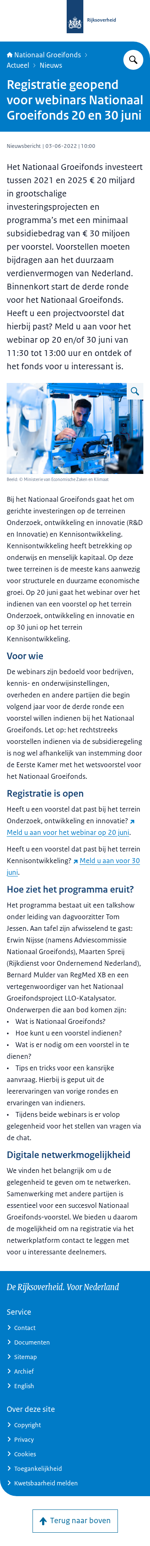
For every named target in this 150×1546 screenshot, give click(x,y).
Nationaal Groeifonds (47, 54)
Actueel (18, 65)
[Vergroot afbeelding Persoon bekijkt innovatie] (135, 391)
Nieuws (51, 65)
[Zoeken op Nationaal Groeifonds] (133, 60)
